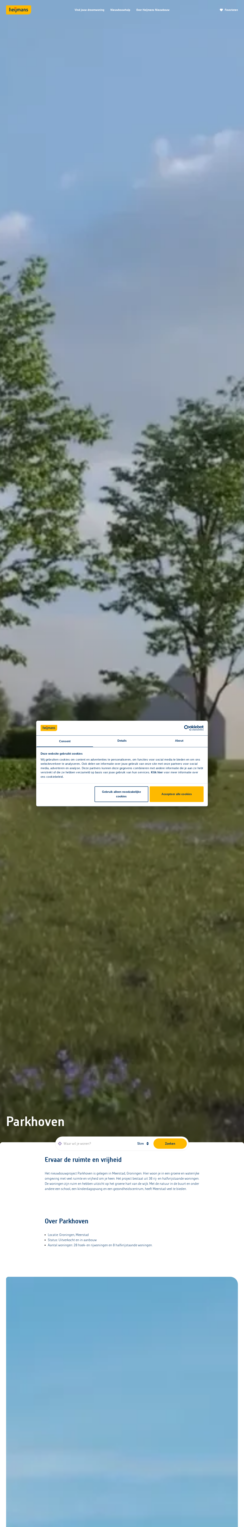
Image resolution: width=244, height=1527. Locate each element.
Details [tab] (122, 740)
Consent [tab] (65, 741)
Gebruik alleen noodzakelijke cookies (121, 794)
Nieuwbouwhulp (120, 10)
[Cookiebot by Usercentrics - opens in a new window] (187, 728)
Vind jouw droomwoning (89, 10)
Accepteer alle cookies (176, 794)
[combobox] (94, 1143)
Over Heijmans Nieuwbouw (152, 10)
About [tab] (179, 740)
